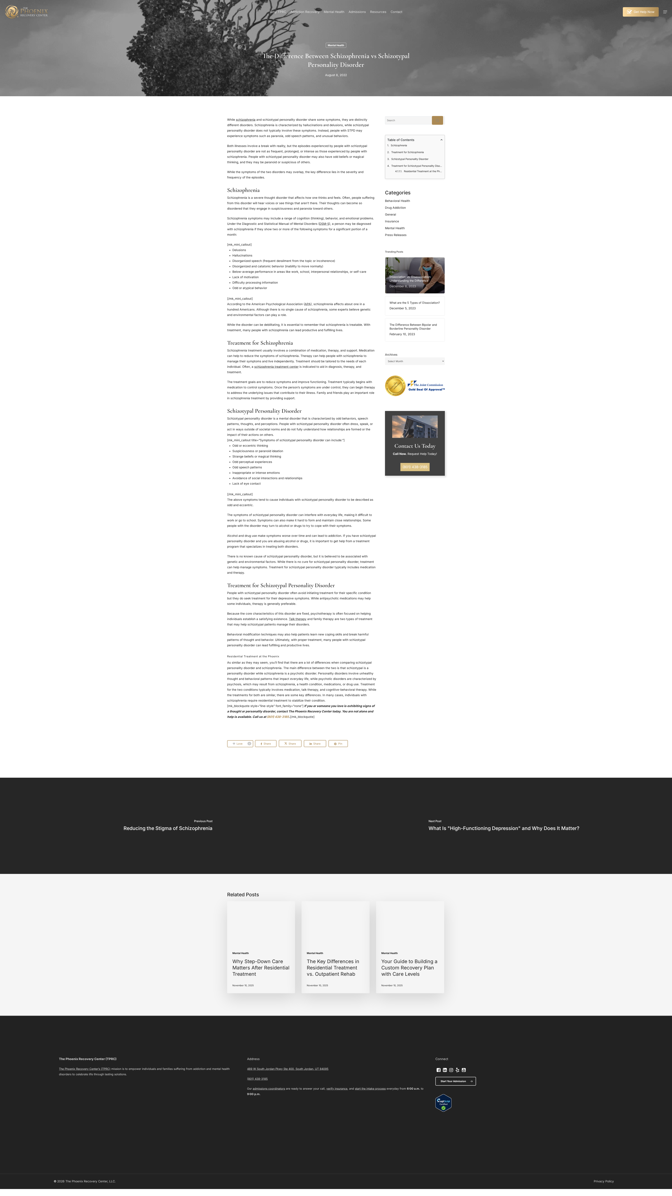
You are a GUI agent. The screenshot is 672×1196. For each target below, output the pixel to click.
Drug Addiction (395, 207)
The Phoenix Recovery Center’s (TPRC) (84, 1069)
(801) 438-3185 (278, 717)
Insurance (392, 221)
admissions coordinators (269, 1088)
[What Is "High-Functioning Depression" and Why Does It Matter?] (504, 826)
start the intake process (370, 1088)
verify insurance (336, 1088)
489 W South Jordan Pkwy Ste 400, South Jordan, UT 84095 (287, 1069)
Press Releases (396, 235)
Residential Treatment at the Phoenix (423, 171)
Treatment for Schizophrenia (407, 152)
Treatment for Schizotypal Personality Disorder (417, 165)
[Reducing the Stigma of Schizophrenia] (168, 826)
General (390, 214)
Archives (391, 354)
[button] (665, 12)
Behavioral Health (397, 201)
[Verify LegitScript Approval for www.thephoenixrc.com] (443, 1110)
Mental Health (336, 45)
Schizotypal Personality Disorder (409, 158)
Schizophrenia (399, 145)
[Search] (437, 120)
